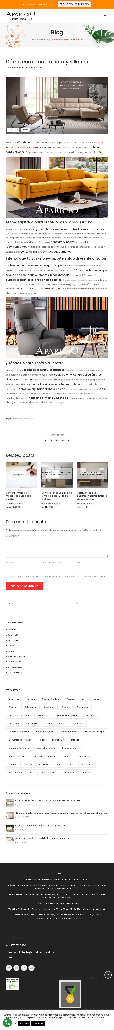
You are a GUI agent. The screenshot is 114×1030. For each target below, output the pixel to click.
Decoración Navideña (67, 715)
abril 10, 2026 (83, 507)
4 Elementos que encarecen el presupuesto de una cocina (92, 495)
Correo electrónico (51, 562)
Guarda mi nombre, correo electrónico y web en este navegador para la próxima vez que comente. (57, 576)
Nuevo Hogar (84, 756)
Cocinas (12, 629)
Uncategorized (15, 667)
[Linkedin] (24, 968)
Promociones (14, 661)
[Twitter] (51, 440)
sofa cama (86, 764)
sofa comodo (16, 772)
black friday (14, 699)
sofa (32, 418)
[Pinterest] (57, 440)
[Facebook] (45, 440)
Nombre (10, 562)
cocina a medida (50, 699)
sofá (32, 772)
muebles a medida (71, 748)
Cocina (31, 699)
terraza (86, 772)
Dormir (62, 723)
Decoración (13, 635)
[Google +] (63, 440)
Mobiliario (76, 739)
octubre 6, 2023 (36, 67)
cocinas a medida (90, 699)
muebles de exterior (18, 756)
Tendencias (69, 772)
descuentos (32, 723)
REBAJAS (28, 764)
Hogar (25, 129)
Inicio (33, 39)
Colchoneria (30, 707)
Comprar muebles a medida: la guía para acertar (18, 495)
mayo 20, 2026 (13, 507)
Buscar (77, 603)
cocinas (70, 699)
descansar (90, 715)
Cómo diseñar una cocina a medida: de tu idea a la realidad (56, 495)
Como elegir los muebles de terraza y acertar (40, 825)
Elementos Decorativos (20, 739)
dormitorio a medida (19, 731)
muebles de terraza (45, 756)
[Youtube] (31, 968)
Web (78, 562)
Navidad (66, 756)
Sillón (26, 418)
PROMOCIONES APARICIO (74, 4)
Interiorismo (17, 418)
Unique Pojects (15, 672)
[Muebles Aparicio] (20, 15)
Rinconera (44, 764)
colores (66, 707)
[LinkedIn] (69, 440)
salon (59, 764)
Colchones (49, 707)
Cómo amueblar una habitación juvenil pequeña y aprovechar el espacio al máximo (61, 812)
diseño (48, 723)
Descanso (43, 39)
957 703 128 (16, 945)
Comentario (12, 535)
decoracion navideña (19, 715)
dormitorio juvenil (69, 731)
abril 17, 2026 (47, 507)
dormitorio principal (94, 731)
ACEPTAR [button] (24, 1023)
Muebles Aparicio (18, 67)
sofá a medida (49, 772)
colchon (13, 707)
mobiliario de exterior (19, 748)
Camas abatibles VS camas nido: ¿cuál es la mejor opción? (47, 800)
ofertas (12, 764)
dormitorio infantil (44, 731)
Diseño (11, 645)
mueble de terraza (46, 748)
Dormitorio (78, 723)
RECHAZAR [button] (38, 1023)
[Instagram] (16, 968)
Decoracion (82, 707)
